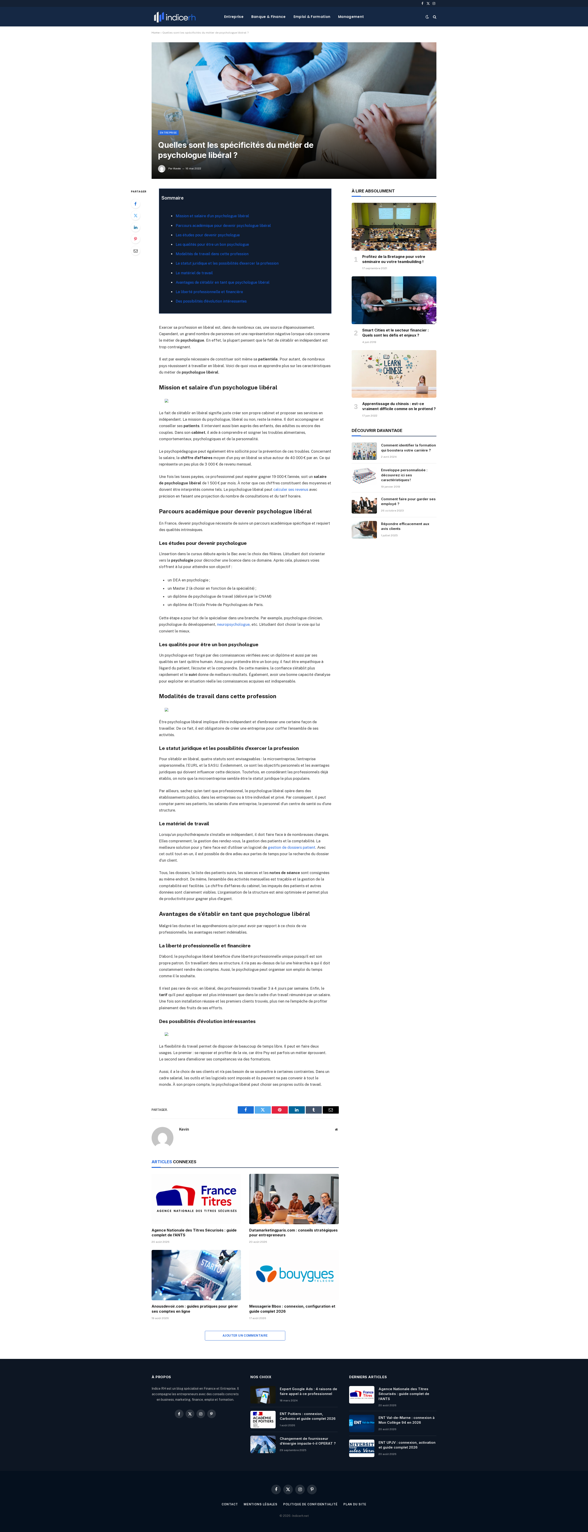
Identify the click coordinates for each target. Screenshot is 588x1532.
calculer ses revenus (290, 489)
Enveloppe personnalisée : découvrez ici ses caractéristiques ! (404, 475)
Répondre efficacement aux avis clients (405, 526)
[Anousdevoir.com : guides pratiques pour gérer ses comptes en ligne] (196, 1275)
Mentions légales (261, 1504)
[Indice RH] (175, 16)
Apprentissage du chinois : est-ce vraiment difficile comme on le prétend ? (399, 406)
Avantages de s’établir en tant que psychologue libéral (222, 282)
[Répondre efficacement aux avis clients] (364, 529)
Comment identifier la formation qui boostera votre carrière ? (408, 447)
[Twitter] (135, 215)
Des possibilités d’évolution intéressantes (211, 301)
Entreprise (233, 16)
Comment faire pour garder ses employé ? (408, 501)
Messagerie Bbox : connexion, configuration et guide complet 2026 (292, 1309)
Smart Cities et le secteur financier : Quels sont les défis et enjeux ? (395, 332)
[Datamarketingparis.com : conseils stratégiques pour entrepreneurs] (294, 1199)
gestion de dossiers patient (291, 847)
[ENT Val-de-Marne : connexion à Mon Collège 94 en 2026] (361, 1423)
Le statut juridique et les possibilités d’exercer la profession (227, 263)
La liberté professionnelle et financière (209, 292)
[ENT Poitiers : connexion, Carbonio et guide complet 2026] (263, 1419)
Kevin (177, 168)
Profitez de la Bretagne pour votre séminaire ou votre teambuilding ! (393, 259)
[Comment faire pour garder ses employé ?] (364, 505)
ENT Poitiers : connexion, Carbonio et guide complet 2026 (308, 1416)
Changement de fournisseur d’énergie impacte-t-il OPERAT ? (308, 1441)
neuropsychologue (233, 624)
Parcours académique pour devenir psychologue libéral (223, 225)
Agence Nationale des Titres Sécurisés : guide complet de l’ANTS (194, 1233)
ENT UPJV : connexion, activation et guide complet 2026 (407, 1444)
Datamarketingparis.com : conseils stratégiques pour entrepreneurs (293, 1233)
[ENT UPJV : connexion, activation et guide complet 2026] (361, 1448)
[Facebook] (135, 203)
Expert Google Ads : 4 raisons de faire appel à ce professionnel (308, 1391)
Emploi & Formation (312, 16)
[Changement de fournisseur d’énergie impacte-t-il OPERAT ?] (263, 1444)
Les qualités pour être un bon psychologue (212, 244)
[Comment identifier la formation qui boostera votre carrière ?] (364, 451)
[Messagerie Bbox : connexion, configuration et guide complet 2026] (294, 1275)
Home (156, 32)
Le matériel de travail (194, 273)
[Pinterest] (135, 238)
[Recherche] (434, 16)
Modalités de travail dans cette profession (212, 254)
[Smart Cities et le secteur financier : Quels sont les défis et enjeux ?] (394, 300)
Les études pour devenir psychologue (208, 235)
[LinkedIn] (135, 227)
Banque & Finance (268, 16)
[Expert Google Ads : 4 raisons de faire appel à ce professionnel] (263, 1394)
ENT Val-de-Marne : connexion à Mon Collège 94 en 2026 (407, 1420)
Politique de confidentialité (310, 1504)
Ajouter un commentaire (245, 1335)
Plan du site (354, 1504)
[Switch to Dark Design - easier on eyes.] (427, 17)
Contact (230, 1504)
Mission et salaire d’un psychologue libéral (212, 216)
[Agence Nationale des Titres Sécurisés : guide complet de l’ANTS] (196, 1199)
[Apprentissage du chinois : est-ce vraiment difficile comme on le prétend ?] (394, 374)
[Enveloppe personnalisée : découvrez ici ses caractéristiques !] (364, 476)
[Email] (135, 250)
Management (351, 16)
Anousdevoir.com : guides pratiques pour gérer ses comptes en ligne (195, 1309)
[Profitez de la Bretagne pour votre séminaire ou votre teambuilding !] (394, 227)
